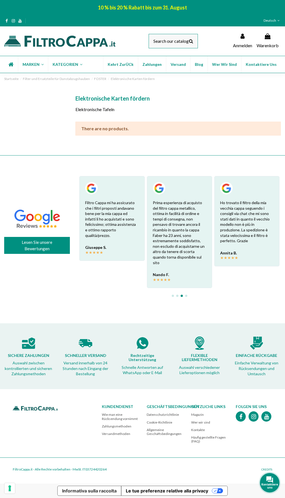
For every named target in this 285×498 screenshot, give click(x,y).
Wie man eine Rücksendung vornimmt (120, 416)
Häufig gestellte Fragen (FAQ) (208, 439)
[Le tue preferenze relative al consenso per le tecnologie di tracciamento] (9, 488)
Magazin (197, 414)
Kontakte (198, 430)
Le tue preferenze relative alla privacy (167, 491)
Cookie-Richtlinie (159, 422)
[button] (33, 64)
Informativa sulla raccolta (89, 491)
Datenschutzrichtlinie (163, 414)
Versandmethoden (116, 434)
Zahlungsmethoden (116, 426)
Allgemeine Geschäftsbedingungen (164, 432)
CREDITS (266, 469)
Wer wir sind (200, 422)
